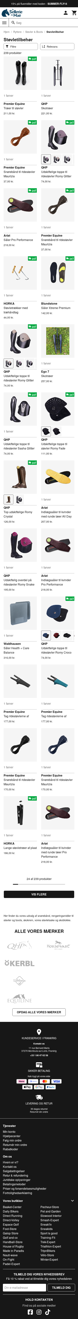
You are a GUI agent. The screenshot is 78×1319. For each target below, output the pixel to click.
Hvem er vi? (10, 1162)
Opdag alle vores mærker (39, 1012)
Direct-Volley (11, 1220)
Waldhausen (12, 644)
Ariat (7, 235)
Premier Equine (14, 104)
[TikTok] (48, 1312)
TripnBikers (47, 1251)
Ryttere (17, 32)
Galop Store (10, 1233)
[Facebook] (30, 1312)
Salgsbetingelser (14, 1171)
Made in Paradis (13, 1251)
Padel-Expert (11, 1264)
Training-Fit (47, 1237)
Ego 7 (45, 371)
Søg (18, 23)
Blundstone (49, 303)
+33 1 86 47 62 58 (39, 1055)
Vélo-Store (47, 1255)
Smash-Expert (49, 1220)
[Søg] (13, 22)
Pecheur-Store (49, 1207)
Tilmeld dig (61, 1287)
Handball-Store (12, 1242)
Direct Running (12, 1216)
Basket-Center (12, 1207)
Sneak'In (46, 1224)
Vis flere (39, 894)
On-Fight (8, 1259)
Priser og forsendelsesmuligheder (24, 1188)
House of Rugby (13, 1246)
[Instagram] (39, 1312)
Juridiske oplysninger (16, 1180)
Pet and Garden (50, 1211)
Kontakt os (39, 1043)
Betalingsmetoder (14, 1184)
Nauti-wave (10, 1255)
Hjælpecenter (11, 1136)
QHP (44, 104)
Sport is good (49, 1233)
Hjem (7, 32)
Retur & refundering (15, 1175)
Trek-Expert (47, 1242)
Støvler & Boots (34, 32)
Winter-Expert (49, 1259)
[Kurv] (74, 13)
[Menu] (4, 22)
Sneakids (46, 1229)
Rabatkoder (10, 1149)
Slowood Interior (50, 1216)
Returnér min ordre (15, 1145)
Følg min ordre (12, 1140)
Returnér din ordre (39, 1111)
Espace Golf (11, 1224)
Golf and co (10, 1237)
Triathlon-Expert (50, 1246)
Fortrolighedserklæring (17, 1193)
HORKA (9, 303)
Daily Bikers (11, 1211)
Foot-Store (10, 1229)
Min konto (9, 1131)
